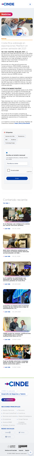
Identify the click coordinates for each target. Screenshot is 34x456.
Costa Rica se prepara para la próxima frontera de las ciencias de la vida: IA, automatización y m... (16, 307)
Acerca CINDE (7, 422)
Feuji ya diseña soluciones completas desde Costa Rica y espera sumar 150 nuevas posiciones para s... (15, 362)
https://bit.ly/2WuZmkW (22, 123)
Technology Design (10, 143)
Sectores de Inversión (10, 416)
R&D (6, 139)
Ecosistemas (7, 419)
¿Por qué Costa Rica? (9, 413)
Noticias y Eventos (9, 425)
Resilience (13, 139)
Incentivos (21, 413)
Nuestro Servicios (8, 410)
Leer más (7, 228)
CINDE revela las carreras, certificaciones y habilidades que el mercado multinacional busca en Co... (17, 335)
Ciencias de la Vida (9, 136)
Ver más (5, 203)
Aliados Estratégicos (25, 416)
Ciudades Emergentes (22, 423)
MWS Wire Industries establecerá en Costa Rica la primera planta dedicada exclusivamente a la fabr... (16, 252)
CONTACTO (9, 399)
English (27, 450)
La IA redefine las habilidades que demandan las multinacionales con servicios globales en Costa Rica (14, 279)
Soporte (21, 450)
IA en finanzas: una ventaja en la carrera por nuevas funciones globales (16, 224)
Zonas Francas (23, 419)
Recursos (21, 410)
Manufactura (21, 136)
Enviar (17, 178)
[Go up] (30, 452)
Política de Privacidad (11, 450)
